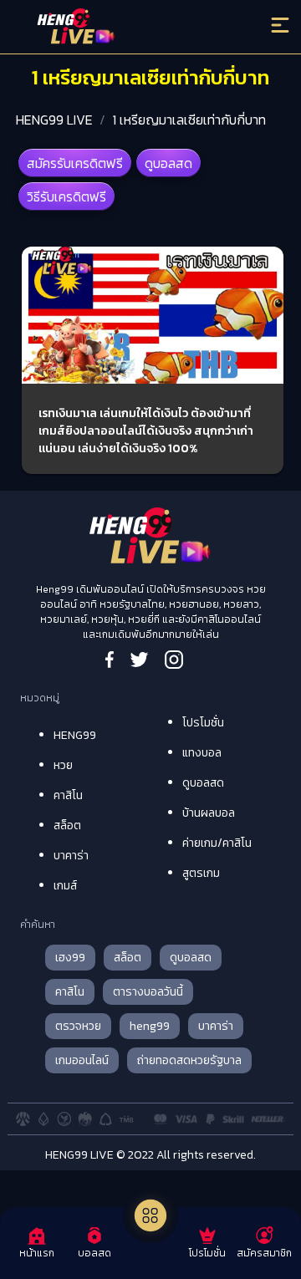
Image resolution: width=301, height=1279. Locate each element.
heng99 (150, 1026)
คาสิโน (68, 795)
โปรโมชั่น (203, 722)
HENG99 (75, 735)
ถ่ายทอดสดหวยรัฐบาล (189, 1060)
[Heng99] (116, 29)
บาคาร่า (71, 855)
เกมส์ (65, 885)
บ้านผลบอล (208, 813)
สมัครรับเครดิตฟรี (75, 163)
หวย (63, 765)
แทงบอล (202, 753)
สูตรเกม (201, 873)
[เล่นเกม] (150, 1215)
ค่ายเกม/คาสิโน (217, 843)
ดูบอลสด (168, 163)
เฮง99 (70, 957)
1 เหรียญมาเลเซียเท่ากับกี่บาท (189, 120)
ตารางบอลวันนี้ (148, 992)
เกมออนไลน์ (82, 1060)
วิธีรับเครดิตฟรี (66, 196)
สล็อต (67, 825)
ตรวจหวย (78, 1026)
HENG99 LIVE (54, 120)
